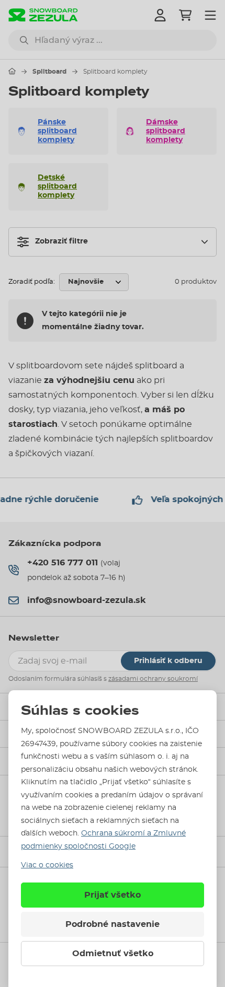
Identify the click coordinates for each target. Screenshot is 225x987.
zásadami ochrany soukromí (153, 679)
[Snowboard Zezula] (43, 14)
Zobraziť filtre (61, 241)
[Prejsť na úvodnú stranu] (12, 71)
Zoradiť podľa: (31, 281)
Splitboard (49, 71)
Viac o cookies (47, 865)
